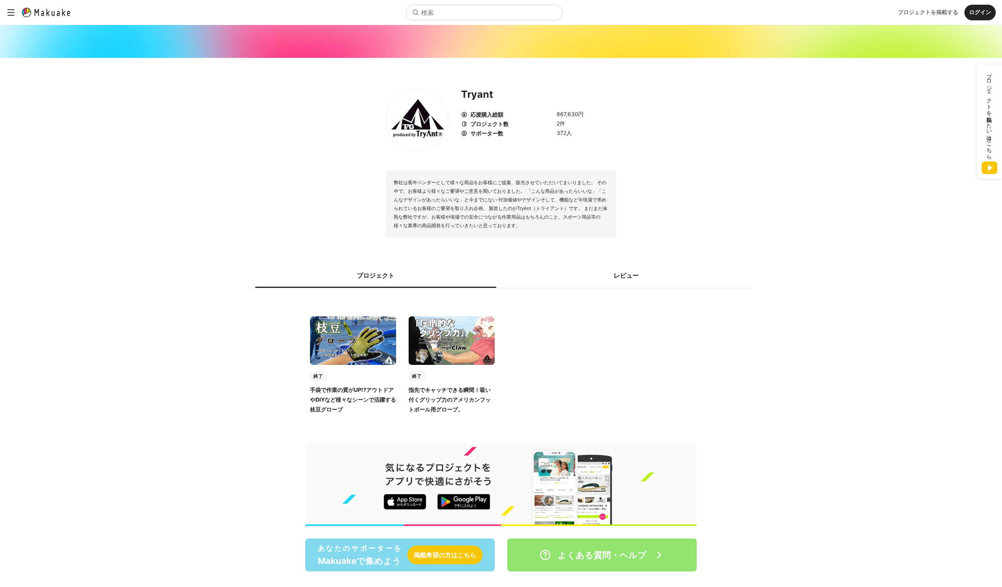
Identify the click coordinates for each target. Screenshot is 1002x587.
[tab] (375, 275)
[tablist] (501, 275)
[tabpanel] (501, 357)
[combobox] (484, 12)
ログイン (980, 12)
